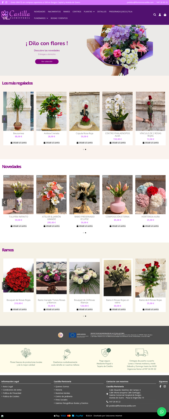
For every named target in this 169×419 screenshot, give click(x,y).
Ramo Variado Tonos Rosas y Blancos (84, 301)
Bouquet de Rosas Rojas (52, 300)
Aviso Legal (8, 386)
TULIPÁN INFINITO (51, 216)
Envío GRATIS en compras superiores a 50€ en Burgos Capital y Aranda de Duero (45, 2)
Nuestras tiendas (62, 393)
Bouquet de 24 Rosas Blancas (117, 301)
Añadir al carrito (20, 142)
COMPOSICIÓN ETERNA (150, 216)
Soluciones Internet (114, 415)
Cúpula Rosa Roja (117, 133)
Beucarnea (51, 133)
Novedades (11, 166)
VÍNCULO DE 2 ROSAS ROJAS (18, 301)
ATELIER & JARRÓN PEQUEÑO (18, 218)
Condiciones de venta (12, 390)
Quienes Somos (62, 386)
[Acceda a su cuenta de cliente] (160, 14)
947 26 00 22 (162, 2)
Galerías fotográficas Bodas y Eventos (71, 403)
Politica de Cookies (11, 396)
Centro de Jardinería (63, 396)
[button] (83, 149)
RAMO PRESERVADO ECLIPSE (117, 218)
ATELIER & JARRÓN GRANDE (84, 218)
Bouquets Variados (18, 133)
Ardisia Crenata (84, 133)
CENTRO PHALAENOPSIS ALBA (150, 134)
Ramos (8, 250)
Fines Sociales (61, 399)
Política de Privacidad (12, 393)
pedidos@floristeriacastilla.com (140, 2)
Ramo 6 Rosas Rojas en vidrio (150, 301)
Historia (58, 390)
